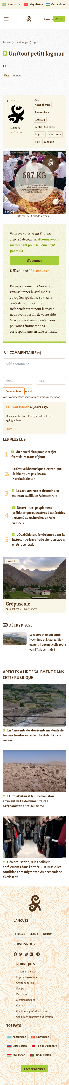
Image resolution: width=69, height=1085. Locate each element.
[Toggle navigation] (6, 18)
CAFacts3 (40, 119)
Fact (6, 75)
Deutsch (47, 933)
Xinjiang (49, 141)
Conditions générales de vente (32, 1011)
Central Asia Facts (44, 127)
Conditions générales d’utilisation (34, 1016)
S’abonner (59, 19)
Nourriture (55, 134)
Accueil (7, 42)
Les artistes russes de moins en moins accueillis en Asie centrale (35, 493)
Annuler (29, 391)
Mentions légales (25, 999)
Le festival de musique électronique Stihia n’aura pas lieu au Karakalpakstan (37, 474)
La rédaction (16, 132)
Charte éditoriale (25, 982)
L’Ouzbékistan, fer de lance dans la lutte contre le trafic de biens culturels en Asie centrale (38, 539)
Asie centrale (42, 112)
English (34, 933)
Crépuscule (18, 603)
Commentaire (14, 391)
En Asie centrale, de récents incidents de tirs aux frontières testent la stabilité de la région (33, 735)
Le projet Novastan (26, 977)
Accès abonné (42, 104)
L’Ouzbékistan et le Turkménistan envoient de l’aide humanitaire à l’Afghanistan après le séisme (28, 801)
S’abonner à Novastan (28, 971)
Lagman (39, 134)
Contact (20, 1005)
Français (20, 933)
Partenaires (22, 994)
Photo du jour (12, 561)
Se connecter (39, 270)
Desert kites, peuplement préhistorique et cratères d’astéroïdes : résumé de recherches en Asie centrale (38, 515)
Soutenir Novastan (34, 1068)
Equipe (20, 988)
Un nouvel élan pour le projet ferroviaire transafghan (33, 454)
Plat (37, 141)
